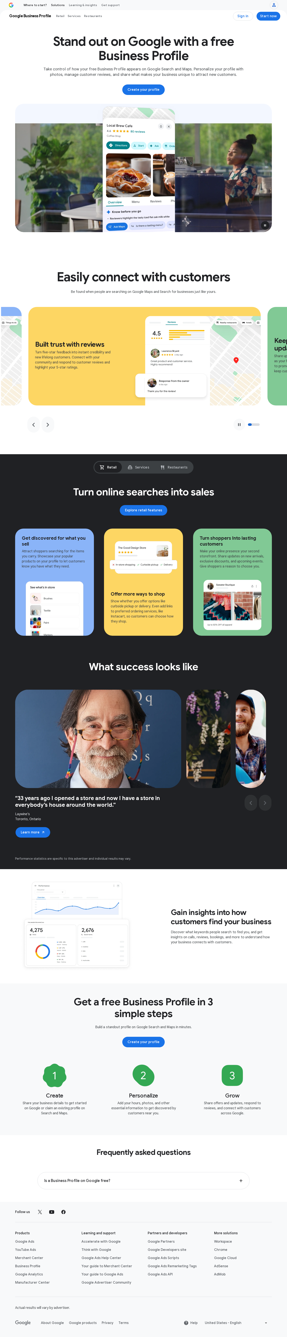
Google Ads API (160, 1274)
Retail (60, 16)
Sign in (243, 16)
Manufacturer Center (32, 1282)
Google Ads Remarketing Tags (172, 1266)
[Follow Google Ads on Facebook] (63, 1212)
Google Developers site (167, 1250)
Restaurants (93, 16)
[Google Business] (11, 5)
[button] (265, 225)
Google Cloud (225, 1258)
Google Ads (24, 1242)
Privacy (107, 1323)
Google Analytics (29, 1274)
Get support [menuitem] (110, 5)
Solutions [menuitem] (58, 5)
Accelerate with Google (101, 1242)
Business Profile (27, 1266)
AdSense (221, 1266)
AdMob (220, 1274)
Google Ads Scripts (163, 1258)
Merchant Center (29, 1258)
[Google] (23, 1322)
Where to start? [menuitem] (35, 5)
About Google (52, 1323)
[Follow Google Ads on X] (40, 1212)
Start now (268, 16)
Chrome (220, 1250)
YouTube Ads (25, 1250)
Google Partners (161, 1242)
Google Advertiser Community (106, 1282)
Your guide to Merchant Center (107, 1266)
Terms (123, 1323)
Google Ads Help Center (101, 1258)
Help (194, 1323)
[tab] (108, 467)
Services (74, 16)
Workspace (223, 1242)
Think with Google (96, 1250)
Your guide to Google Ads (102, 1274)
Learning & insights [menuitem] (83, 5)
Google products (83, 1323)
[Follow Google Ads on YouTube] (52, 1212)
